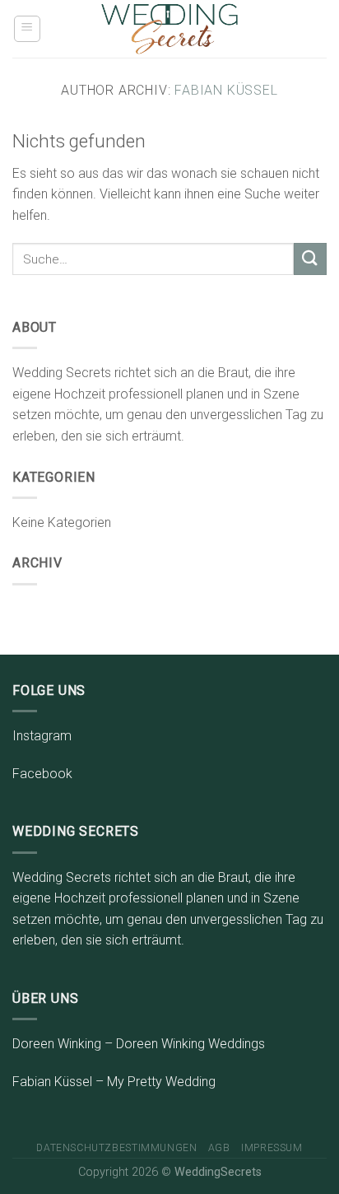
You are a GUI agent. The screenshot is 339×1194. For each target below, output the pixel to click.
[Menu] (27, 29)
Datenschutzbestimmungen (116, 1148)
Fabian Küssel (225, 90)
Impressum (272, 1148)
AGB (219, 1148)
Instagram (42, 736)
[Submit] (310, 259)
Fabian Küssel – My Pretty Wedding (114, 1081)
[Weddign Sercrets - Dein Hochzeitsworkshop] (170, 29)
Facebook (42, 773)
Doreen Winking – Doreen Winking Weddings (138, 1044)
